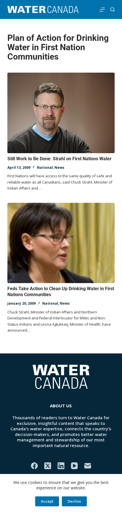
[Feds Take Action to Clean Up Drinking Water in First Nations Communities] (61, 243)
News (59, 167)
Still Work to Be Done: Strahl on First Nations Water (59, 158)
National (45, 167)
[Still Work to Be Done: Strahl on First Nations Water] (61, 113)
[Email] (87, 465)
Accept (47, 501)
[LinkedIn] (61, 465)
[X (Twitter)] (47, 465)
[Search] (112, 9)
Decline (74, 501)
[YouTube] (74, 465)
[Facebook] (34, 465)
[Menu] (102, 9)
